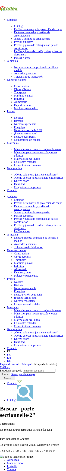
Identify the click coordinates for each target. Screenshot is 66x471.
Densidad (19, 184)
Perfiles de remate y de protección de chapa (38, 29)
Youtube (11, 469)
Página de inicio (9, 364)
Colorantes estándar (25, 161)
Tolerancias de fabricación (28, 76)
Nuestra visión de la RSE (28, 130)
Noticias (18, 117)
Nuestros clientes (16, 79)
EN (9, 357)
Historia (18, 120)
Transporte (20, 92)
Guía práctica (14, 168)
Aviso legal (13, 459)
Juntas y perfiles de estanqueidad (32, 38)
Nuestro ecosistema (25, 136)
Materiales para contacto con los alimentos (37, 149)
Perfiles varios (22, 57)
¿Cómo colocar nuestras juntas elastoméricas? (39, 177)
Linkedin (12, 466)
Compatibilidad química (27, 165)
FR (9, 354)
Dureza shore (21, 180)
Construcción (21, 86)
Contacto (12, 190)
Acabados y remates (25, 73)
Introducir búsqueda (11, 370)
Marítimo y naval (23, 95)
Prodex (11, 111)
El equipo (19, 127)
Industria (19, 98)
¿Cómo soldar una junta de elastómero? (36, 174)
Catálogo (12, 19)
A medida (12, 60)
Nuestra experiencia (25, 123)
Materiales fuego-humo (27, 158)
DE (9, 360)
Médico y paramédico (26, 108)
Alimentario (20, 101)
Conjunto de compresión (27, 187)
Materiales (12, 142)
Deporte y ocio (22, 105)
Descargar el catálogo (23, 374)
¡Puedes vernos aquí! (25, 133)
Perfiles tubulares (23, 41)
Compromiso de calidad (27, 139)
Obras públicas (22, 89)
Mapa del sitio (15, 463)
